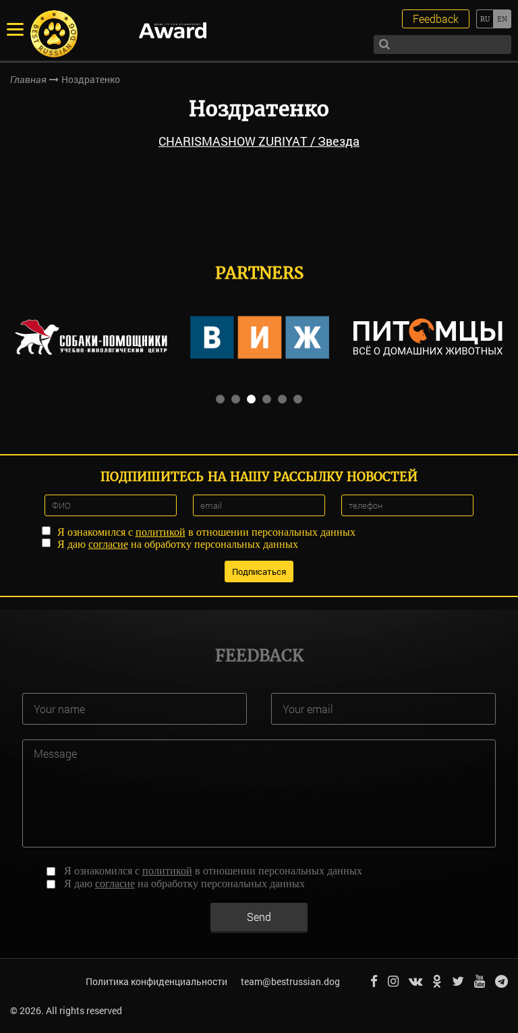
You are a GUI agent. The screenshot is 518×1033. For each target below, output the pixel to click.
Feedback (436, 18)
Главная (28, 79)
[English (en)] (502, 18)
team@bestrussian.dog (290, 981)
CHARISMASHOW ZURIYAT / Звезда (259, 141)
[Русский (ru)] (484, 18)
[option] (91, 337)
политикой (160, 532)
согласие (108, 544)
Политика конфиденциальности (156, 981)
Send (259, 917)
